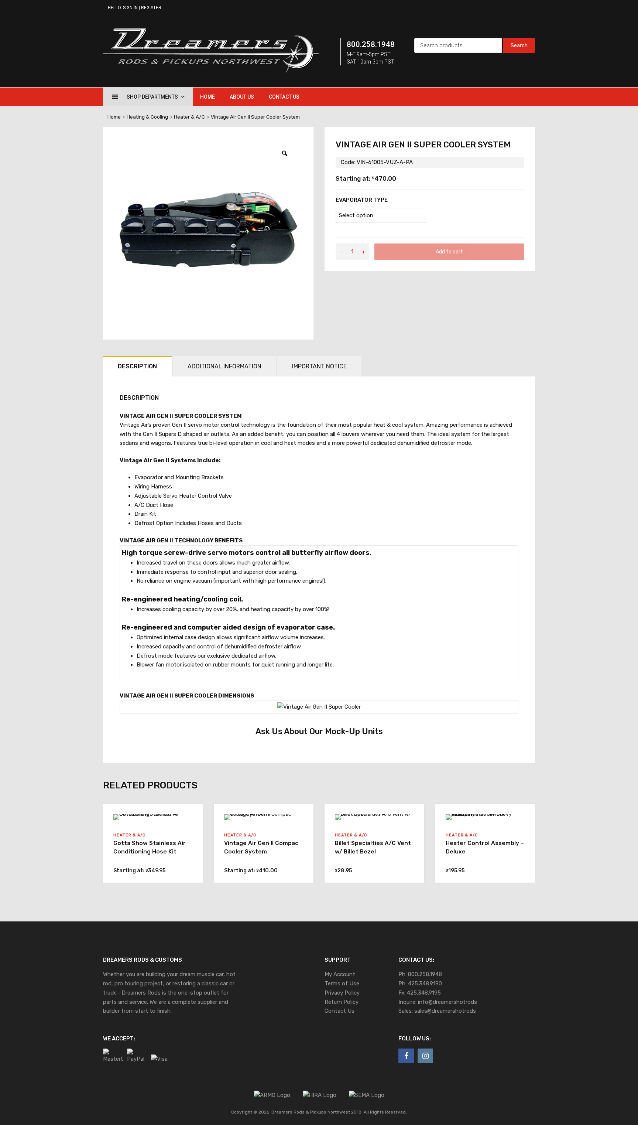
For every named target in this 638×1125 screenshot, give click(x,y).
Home (207, 97)
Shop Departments (152, 97)
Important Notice (319, 366)
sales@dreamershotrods (445, 1011)
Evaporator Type (362, 200)
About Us (242, 97)
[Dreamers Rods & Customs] (211, 70)
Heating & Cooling (147, 117)
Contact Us (284, 97)
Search (519, 45)
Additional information (224, 366)
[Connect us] (406, 1055)
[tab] (137, 366)
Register (151, 7)
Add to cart (449, 252)
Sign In (130, 7)
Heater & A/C (189, 117)
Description (137, 366)
